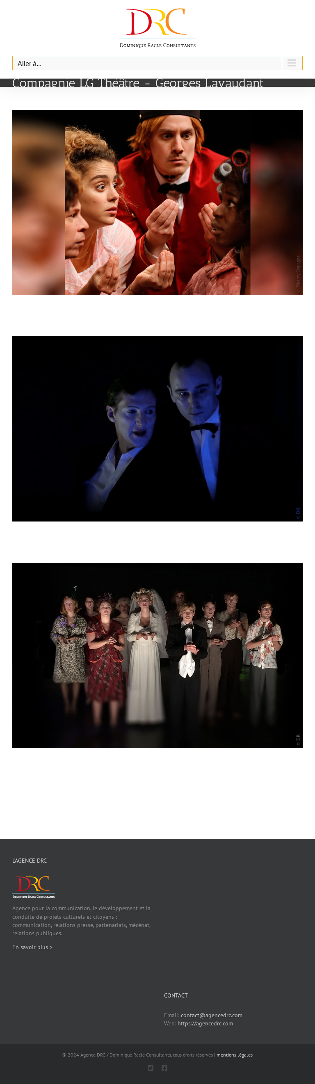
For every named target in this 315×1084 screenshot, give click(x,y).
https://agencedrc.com (205, 1023)
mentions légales (235, 1055)
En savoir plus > (32, 947)
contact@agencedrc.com (211, 1015)
